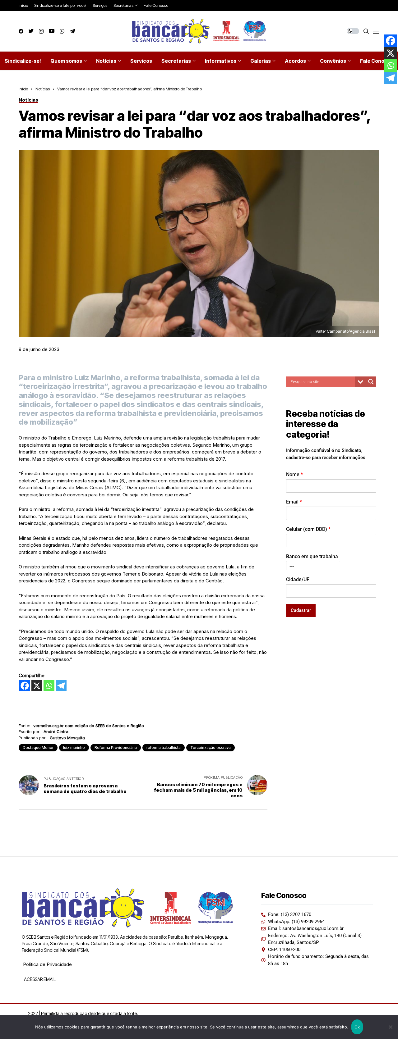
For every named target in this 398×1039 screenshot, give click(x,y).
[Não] (390, 1027)
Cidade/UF (297, 579)
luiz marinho (74, 747)
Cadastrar (301, 610)
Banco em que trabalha (312, 556)
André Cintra (56, 731)
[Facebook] (24, 685)
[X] (36, 685)
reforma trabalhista (163, 747)
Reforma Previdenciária (116, 747)
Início (23, 88)
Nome (294, 474)
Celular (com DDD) (308, 529)
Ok (357, 1026)
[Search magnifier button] (371, 381)
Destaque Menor (38, 747)
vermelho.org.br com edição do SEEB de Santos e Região (88, 725)
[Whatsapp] (49, 685)
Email (294, 502)
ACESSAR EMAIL (39, 979)
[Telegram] (61, 685)
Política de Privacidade (47, 964)
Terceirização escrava (210, 747)
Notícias (42, 88)
